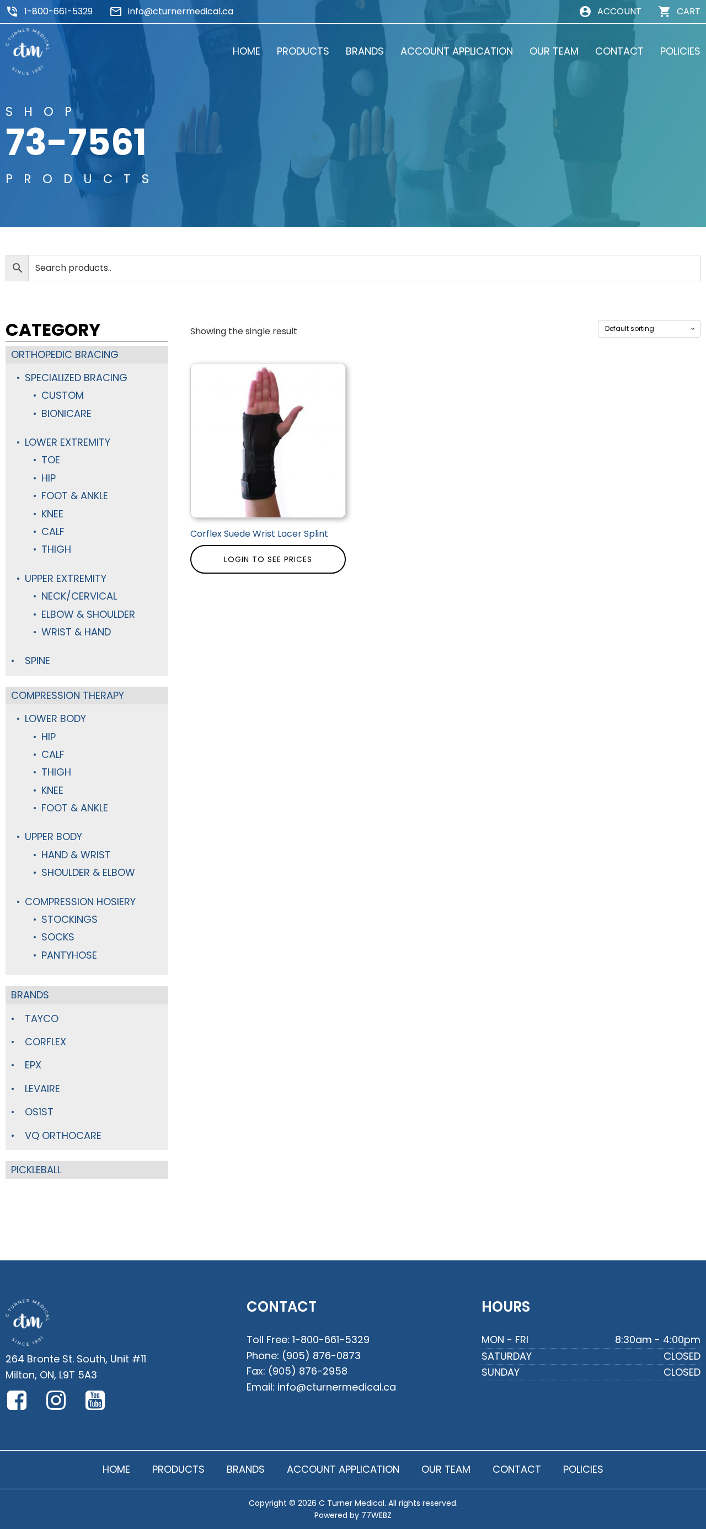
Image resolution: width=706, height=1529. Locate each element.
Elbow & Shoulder (88, 614)
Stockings (69, 919)
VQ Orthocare (63, 1135)
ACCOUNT (619, 11)
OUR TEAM (554, 51)
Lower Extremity (67, 442)
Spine (37, 660)
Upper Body (53, 836)
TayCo (41, 1018)
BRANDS (365, 51)
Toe (50, 460)
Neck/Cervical (79, 596)
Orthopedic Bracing (65, 354)
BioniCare (66, 413)
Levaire (42, 1088)
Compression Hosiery (80, 901)
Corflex (45, 1042)
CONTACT (619, 51)
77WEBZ (376, 1515)
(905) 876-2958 (307, 1371)
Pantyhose (69, 955)
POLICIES (680, 51)
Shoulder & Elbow (88, 872)
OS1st (39, 1112)
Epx (33, 1065)
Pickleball (36, 1170)
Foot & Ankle (74, 495)
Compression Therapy (67, 695)
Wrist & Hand (76, 632)
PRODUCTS (303, 51)
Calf (53, 531)
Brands (30, 995)
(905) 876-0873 (321, 1355)
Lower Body (55, 718)
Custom (62, 395)
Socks (57, 937)
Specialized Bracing (76, 377)
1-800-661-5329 (58, 11)
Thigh (56, 549)
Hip (48, 478)
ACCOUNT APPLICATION (456, 51)
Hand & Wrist (76, 855)
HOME (246, 51)
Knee (52, 514)
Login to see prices (268, 559)
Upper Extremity (65, 578)
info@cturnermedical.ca (180, 11)
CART (688, 11)
